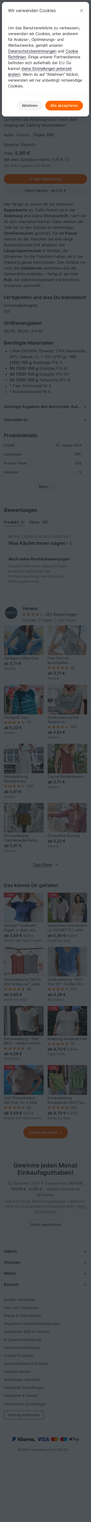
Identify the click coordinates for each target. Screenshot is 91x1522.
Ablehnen (29, 105)
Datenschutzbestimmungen (32, 51)
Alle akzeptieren (64, 105)
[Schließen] (81, 11)
